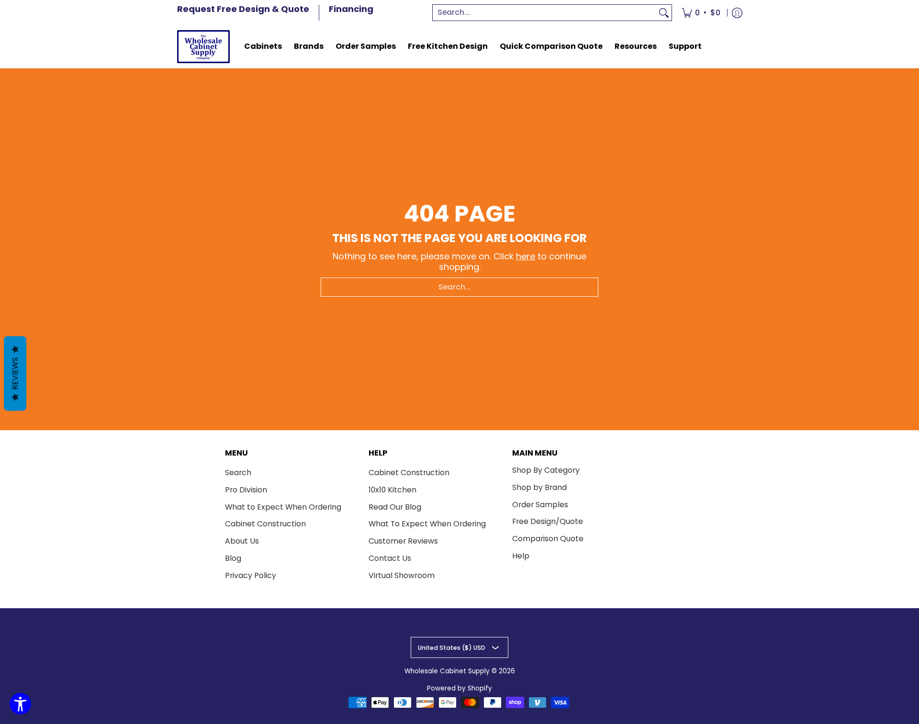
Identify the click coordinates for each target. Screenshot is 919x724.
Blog (233, 558)
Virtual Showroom (402, 575)
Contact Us (390, 558)
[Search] (664, 13)
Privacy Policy (250, 575)
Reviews (15, 373)
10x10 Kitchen (392, 489)
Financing (351, 9)
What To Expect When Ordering (427, 523)
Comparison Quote (547, 538)
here (525, 256)
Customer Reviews (403, 540)
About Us (242, 540)
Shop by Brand (539, 487)
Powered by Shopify (459, 688)
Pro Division (246, 489)
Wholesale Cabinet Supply (447, 671)
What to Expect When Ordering (283, 506)
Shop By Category (546, 470)
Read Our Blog (395, 506)
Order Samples (540, 504)
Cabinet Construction (265, 523)
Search (238, 472)
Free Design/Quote (547, 521)
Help (520, 555)
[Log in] (737, 12)
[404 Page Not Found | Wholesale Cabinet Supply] (203, 46)
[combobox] (545, 13)
